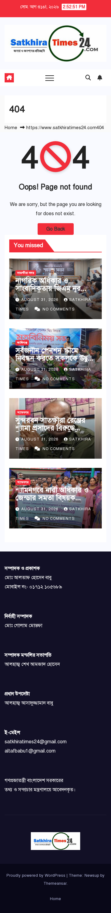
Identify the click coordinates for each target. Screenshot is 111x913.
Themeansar (55, 883)
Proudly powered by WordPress (36, 875)
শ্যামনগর (23, 412)
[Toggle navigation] (49, 78)
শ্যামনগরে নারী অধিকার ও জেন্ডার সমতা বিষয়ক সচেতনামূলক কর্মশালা (52, 497)
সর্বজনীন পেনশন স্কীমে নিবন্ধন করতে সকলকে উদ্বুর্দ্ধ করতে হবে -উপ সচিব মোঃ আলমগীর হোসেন (53, 362)
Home (11, 127)
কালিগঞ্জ (22, 343)
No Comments (59, 309)
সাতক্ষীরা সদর (25, 273)
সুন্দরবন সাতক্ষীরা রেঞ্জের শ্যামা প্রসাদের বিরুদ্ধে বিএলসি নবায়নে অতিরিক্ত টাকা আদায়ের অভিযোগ (50, 432)
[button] (88, 77)
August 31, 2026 (40, 300)
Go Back (55, 229)
